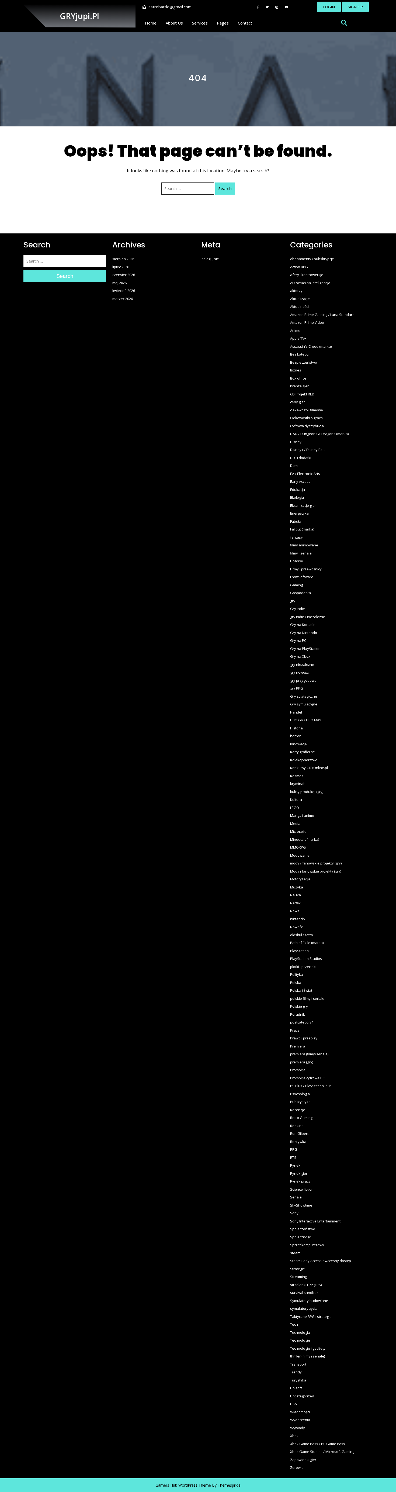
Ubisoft (296, 1388)
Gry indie (297, 608)
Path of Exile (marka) (307, 942)
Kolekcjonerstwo (303, 759)
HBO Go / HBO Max (305, 720)
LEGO (294, 807)
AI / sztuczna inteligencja (310, 282)
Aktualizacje (300, 298)
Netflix (295, 903)
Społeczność (300, 1237)
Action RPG (299, 266)
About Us (174, 23)
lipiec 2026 (120, 266)
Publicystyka (300, 1101)
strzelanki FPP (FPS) (306, 1284)
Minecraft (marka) (304, 839)
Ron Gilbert (299, 1133)
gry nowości (299, 672)
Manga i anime (302, 815)
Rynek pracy (300, 1181)
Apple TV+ (298, 338)
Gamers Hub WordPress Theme (183, 1485)
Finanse (296, 561)
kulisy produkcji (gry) (306, 791)
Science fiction (302, 1189)
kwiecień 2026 (123, 290)
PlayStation (299, 950)
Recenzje (297, 1109)
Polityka (296, 974)
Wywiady (297, 1427)
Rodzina (297, 1125)
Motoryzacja (300, 879)
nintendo (297, 918)
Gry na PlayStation (305, 648)
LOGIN (329, 6)
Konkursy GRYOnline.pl (309, 767)
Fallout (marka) (302, 529)
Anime (295, 330)
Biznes (295, 370)
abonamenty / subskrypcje (312, 258)
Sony (294, 1213)
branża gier (299, 386)
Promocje (297, 1069)
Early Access (300, 481)
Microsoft (297, 831)
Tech (294, 1324)
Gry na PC (298, 640)
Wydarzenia (300, 1419)
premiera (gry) (301, 1062)
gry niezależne (302, 664)
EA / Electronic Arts (305, 473)
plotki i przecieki (303, 966)
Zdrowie (297, 1467)
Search (225, 188)
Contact (245, 23)
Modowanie (300, 855)
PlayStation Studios (306, 958)
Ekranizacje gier (303, 505)
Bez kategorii (300, 354)
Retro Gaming (301, 1117)
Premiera (297, 1046)
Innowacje (298, 744)
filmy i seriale (301, 553)
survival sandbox (304, 1292)
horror (295, 735)
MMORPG (298, 847)
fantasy (296, 537)
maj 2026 (119, 282)
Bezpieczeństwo (303, 362)
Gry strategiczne (303, 696)
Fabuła (295, 521)
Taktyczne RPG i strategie (311, 1316)
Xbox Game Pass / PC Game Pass (317, 1443)
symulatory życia (303, 1308)
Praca (295, 1030)
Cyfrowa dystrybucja (307, 425)
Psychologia (300, 1093)
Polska (295, 982)
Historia (296, 728)
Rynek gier (298, 1173)
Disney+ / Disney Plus (307, 449)
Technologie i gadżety (307, 1348)
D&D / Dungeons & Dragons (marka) (319, 433)
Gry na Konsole (302, 624)
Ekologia (297, 497)
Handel (296, 712)
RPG (293, 1149)
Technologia (300, 1332)
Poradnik (297, 1014)
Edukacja (297, 489)
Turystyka (298, 1380)
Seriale (296, 1197)
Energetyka (299, 513)
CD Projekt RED (302, 394)
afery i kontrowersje (306, 274)
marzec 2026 (122, 298)
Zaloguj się (210, 258)
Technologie (300, 1340)
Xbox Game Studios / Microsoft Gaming (322, 1451)
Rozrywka (298, 1141)
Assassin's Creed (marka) (311, 346)
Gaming (296, 585)
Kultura (296, 799)
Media (295, 823)
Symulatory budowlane (309, 1300)
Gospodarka (300, 592)
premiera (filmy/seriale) (309, 1054)
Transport (298, 1364)
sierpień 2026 (123, 258)
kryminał (297, 783)
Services (200, 23)
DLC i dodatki (300, 457)
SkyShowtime (301, 1205)
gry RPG (296, 688)
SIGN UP (355, 6)
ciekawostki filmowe (306, 410)
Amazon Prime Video (307, 322)
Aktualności (299, 306)
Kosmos (296, 775)
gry (292, 600)
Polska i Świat (301, 990)
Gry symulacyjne (303, 704)
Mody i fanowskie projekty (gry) (315, 871)
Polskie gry (299, 1006)
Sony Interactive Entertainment (315, 1221)
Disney (295, 441)
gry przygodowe (303, 680)
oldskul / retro (301, 934)
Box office (298, 378)
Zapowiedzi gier (303, 1459)
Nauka (295, 895)
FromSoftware (301, 576)
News (294, 910)
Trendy (296, 1372)
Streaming (298, 1276)
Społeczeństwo (302, 1228)
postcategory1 (302, 1022)
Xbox (294, 1435)
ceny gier (297, 401)
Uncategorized (302, 1396)
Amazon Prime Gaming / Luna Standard (322, 314)
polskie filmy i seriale (307, 998)
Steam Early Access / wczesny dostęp (320, 1260)
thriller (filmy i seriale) (307, 1356)
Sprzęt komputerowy (307, 1244)
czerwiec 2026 (123, 274)
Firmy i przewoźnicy (306, 569)
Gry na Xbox (300, 656)
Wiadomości (300, 1412)
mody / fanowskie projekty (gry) (316, 863)
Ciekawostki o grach (306, 417)
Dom (294, 465)
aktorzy (296, 290)
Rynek (295, 1165)
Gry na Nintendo (303, 632)
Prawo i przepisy (303, 1038)
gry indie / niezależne (307, 616)
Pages (223, 23)
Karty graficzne (302, 751)
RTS (293, 1157)
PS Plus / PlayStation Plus (311, 1085)
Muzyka (296, 887)
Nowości (297, 926)
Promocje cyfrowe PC (307, 1078)
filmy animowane (304, 545)
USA (293, 1403)
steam (295, 1252)
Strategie (297, 1268)
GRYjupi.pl (79, 16)
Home (151, 23)
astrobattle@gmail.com (170, 6)
